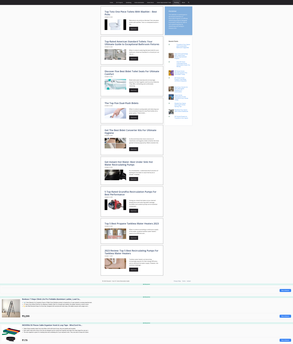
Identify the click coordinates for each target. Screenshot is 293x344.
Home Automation (139, 2)
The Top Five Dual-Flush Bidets (121, 103)
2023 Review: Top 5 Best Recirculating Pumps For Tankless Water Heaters (131, 252)
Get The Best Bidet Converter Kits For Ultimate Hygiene (130, 131)
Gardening (128, 2)
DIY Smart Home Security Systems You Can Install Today (181, 72)
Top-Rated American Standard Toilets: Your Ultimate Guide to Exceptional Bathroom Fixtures (132, 43)
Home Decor (150, 2)
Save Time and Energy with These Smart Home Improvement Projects (181, 56)
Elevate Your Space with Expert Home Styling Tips (180, 104)
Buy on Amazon (285, 290)
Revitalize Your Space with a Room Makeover (181, 110)
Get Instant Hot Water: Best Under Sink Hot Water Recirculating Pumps (129, 163)
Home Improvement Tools (164, 2)
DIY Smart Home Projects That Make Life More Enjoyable (181, 79)
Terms (184, 281)
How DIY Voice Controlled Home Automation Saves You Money (183, 64)
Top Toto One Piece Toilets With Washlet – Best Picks (131, 13)
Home (111, 2)
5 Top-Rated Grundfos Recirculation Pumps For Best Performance (130, 193)
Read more (134, 29)
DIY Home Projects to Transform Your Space (181, 117)
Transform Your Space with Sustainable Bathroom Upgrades (183, 46)
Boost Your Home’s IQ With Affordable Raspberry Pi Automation (181, 89)
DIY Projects (119, 2)
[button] (189, 2)
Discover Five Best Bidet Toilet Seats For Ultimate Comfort (132, 73)
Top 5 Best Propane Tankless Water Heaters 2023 (132, 223)
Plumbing (176, 2)
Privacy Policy (177, 281)
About (183, 2)
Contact (189, 281)
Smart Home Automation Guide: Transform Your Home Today (181, 97)
